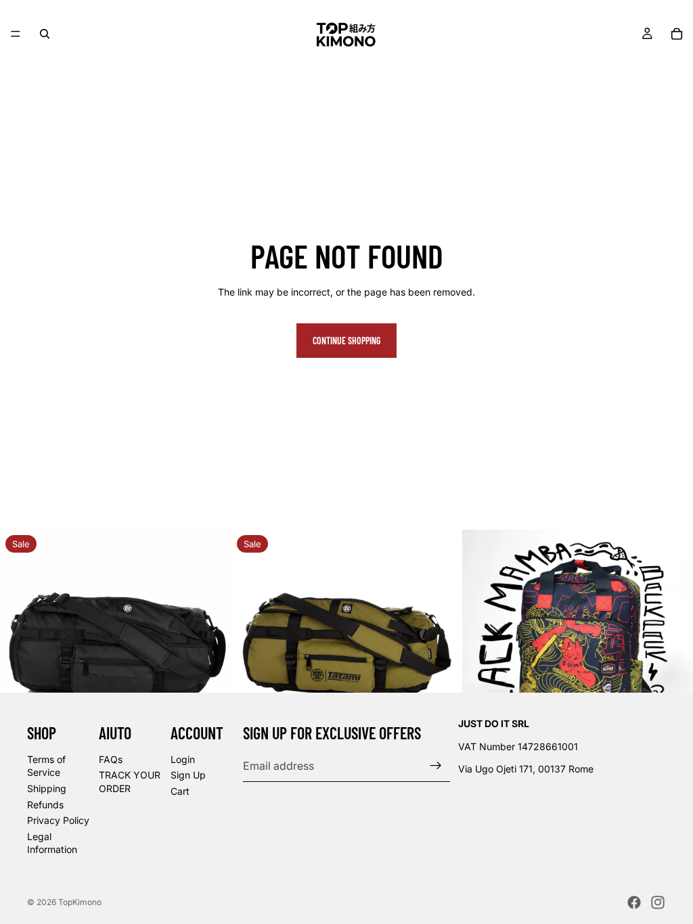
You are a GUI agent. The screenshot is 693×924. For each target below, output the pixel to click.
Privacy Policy (58, 820)
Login (183, 759)
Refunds (45, 804)
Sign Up (188, 775)
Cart (180, 791)
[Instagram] (658, 902)
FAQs (110, 759)
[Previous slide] (20, 645)
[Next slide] (210, 645)
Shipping (46, 788)
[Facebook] (634, 902)
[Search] (45, 34)
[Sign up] (436, 766)
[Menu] (15, 33)
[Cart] (677, 34)
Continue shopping (346, 340)
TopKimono (80, 902)
